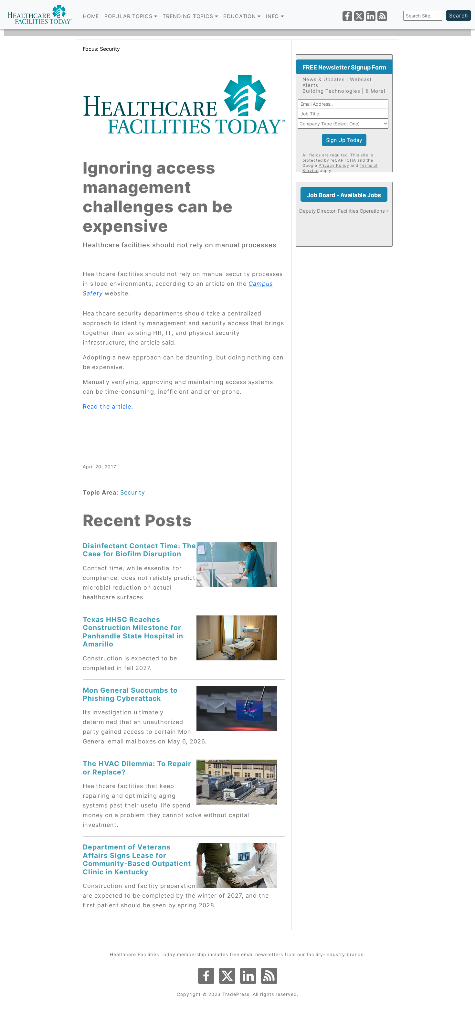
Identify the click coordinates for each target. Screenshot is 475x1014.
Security (132, 492)
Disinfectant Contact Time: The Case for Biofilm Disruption (139, 549)
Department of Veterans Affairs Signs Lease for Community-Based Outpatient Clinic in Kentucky (137, 859)
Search (458, 15)
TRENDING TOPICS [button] (189, 16)
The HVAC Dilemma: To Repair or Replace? (137, 767)
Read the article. (108, 406)
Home (91, 16)
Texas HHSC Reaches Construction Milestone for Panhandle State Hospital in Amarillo (133, 631)
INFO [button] (273, 16)
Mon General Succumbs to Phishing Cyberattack (130, 694)
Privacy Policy (334, 165)
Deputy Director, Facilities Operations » (344, 211)
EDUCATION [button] (240, 16)
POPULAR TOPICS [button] (129, 16)
